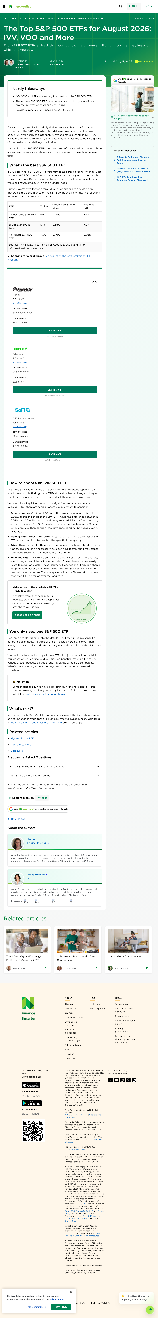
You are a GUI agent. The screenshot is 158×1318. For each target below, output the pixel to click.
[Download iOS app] (31, 1085)
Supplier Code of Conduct (124, 1010)
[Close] (153, 1292)
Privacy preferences (121, 1030)
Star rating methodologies (73, 1039)
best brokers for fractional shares (45, 694)
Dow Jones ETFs (20, 744)
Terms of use (122, 1004)
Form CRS (70, 1211)
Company (70, 1004)
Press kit (70, 1054)
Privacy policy (123, 1016)
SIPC (85, 1203)
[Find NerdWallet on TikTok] (134, 1080)
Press (68, 1049)
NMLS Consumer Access (76, 1115)
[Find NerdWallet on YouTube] (116, 1080)
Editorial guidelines (70, 1031)
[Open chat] (150, 1310)
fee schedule (82, 1218)
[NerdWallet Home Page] (20, 6)
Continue (61, 1307)
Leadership (71, 1008)
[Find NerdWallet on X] (110, 1080)
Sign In (134, 6)
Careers (69, 1013)
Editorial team (73, 1045)
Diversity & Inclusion (71, 1023)
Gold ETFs (16, 750)
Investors (70, 1058)
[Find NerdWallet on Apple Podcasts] (128, 1080)
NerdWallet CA (103, 1303)
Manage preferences (35, 1307)
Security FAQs (98, 1008)
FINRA (79, 1203)
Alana (36, 874)
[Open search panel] (120, 6)
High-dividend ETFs (22, 738)
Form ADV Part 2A (84, 1211)
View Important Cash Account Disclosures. (82, 1234)
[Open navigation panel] (4, 6)
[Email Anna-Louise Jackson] (29, 847)
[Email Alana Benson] (29, 879)
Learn (31, 18)
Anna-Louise (37, 841)
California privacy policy (125, 1022)
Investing (17, 18)
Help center (96, 1004)
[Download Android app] (32, 1103)
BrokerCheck (71, 1221)
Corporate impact (75, 1017)
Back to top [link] (18, 818)
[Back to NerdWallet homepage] (5, 18)
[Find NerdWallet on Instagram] (122, 1080)
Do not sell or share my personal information (125, 1039)
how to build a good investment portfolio (36, 722)
